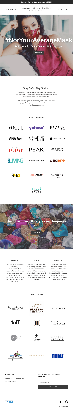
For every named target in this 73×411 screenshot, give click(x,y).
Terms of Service (10, 381)
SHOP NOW (38, 52)
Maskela (65, 406)
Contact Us (8, 378)
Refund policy (19, 378)
